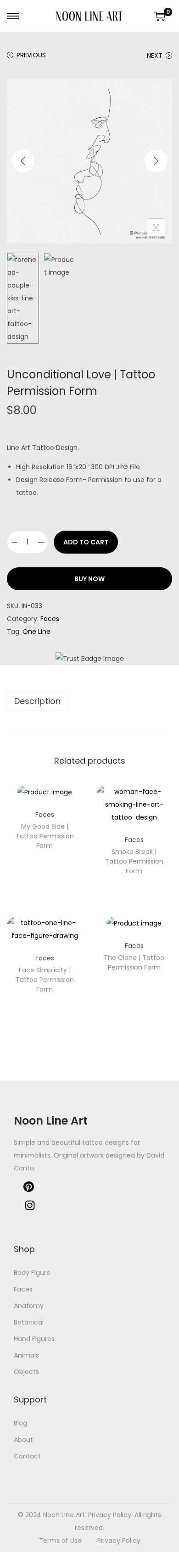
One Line (36, 631)
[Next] (156, 161)
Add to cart (85, 542)
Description (37, 701)
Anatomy (29, 1305)
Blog (20, 1423)
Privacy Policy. (110, 1514)
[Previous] (22, 161)
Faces (49, 618)
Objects (26, 1371)
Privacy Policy (118, 1540)
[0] (159, 16)
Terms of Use (60, 1540)
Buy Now (89, 578)
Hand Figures (34, 1338)
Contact (27, 1456)
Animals (26, 1355)
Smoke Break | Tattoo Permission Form (134, 861)
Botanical (29, 1322)
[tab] (89, 701)
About (23, 1439)
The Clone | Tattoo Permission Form (134, 962)
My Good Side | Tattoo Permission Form (45, 836)
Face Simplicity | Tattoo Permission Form (45, 979)
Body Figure (32, 1272)
